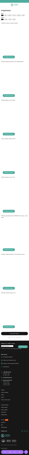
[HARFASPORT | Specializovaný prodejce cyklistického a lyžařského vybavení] (14, 5)
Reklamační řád (4, 414)
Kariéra (2, 397)
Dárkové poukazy (4, 407)
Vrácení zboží (3, 412)
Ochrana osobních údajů (5, 399)
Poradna (4, 419)
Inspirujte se (3, 422)
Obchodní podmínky (4, 404)
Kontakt (2, 394)
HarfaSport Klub (4, 427)
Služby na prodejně (4, 392)
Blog (2, 424)
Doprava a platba (4, 409)
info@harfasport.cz (7, 377)
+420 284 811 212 (7, 372)
